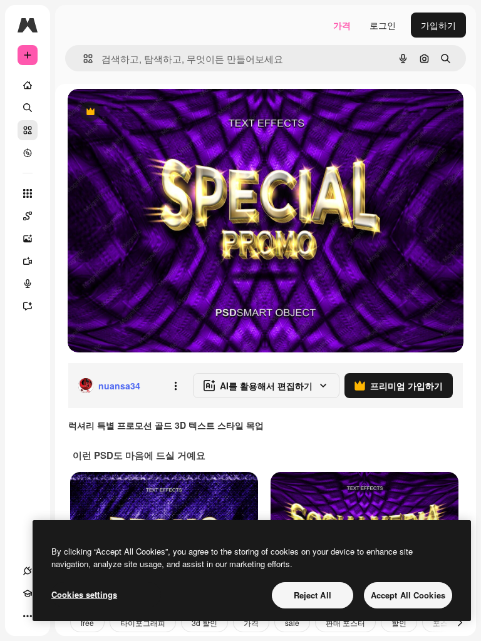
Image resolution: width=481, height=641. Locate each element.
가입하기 (438, 25)
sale (292, 622)
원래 (139, 112)
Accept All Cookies (408, 595)
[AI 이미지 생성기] (28, 238)
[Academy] (28, 593)
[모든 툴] (28, 193)
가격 (342, 25)
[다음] (459, 622)
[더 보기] (28, 616)
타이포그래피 (142, 622)
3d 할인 (204, 622)
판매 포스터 (345, 622)
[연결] (28, 571)
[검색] (28, 108)
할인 (398, 622)
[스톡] (28, 130)
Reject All (312, 595)
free (87, 622)
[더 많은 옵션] (175, 385)
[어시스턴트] (28, 306)
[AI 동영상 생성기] (28, 261)
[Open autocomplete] (83, 58)
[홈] (28, 85)
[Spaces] (28, 216)
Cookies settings (84, 594)
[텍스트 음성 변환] (28, 284)
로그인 (383, 25)
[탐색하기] (28, 153)
